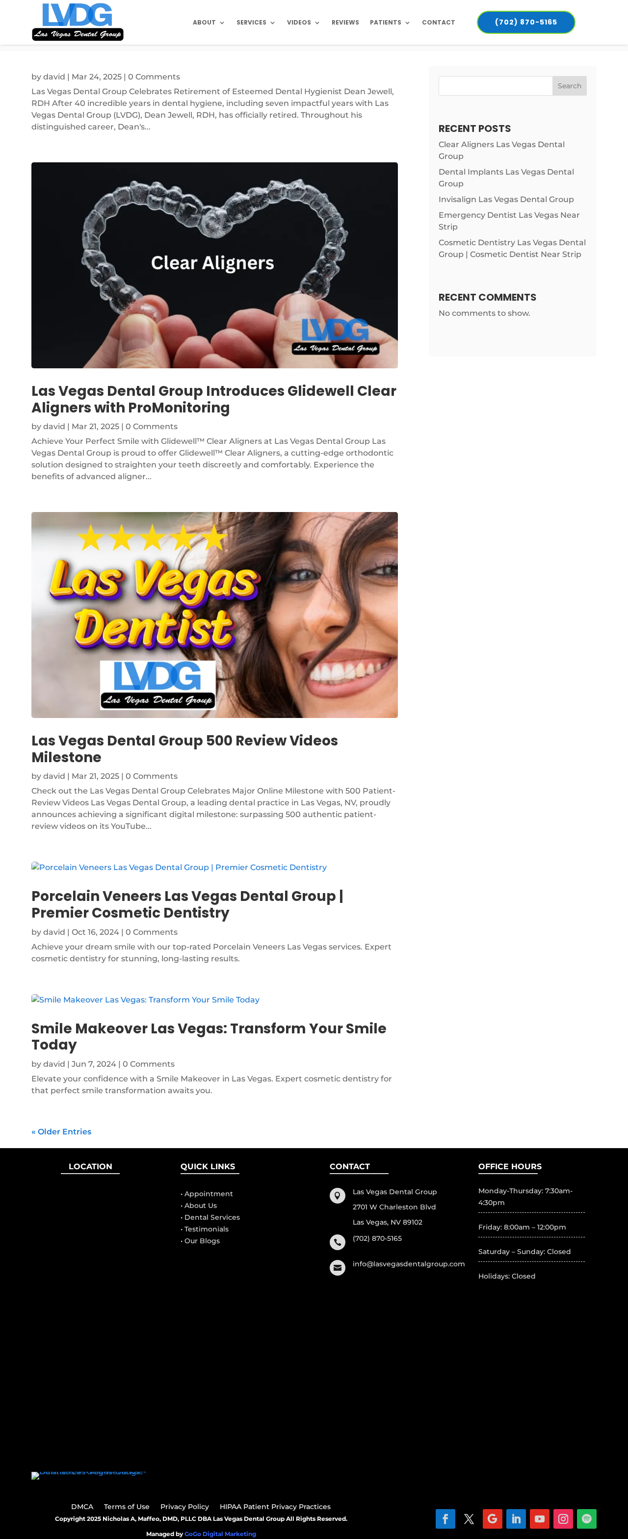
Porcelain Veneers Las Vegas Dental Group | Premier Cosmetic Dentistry (187, 905)
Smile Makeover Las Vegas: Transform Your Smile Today (209, 1037)
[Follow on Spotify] (587, 1519)
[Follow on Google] (492, 1519)
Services (251, 22)
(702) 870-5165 (526, 22)
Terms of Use (127, 1507)
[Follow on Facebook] (445, 1519)
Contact (438, 22)
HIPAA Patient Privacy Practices (275, 1507)
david (54, 76)
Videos (299, 22)
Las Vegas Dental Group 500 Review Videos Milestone (184, 749)
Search (569, 85)
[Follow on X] (469, 1519)
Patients (385, 22)
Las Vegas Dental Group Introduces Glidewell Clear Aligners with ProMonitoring (213, 399)
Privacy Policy (184, 1507)
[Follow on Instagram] (563, 1519)
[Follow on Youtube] (540, 1519)
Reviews (345, 22)
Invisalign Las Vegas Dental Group (506, 199)
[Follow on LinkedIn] (516, 1519)
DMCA (82, 1507)
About (204, 22)
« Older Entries (61, 1131)
